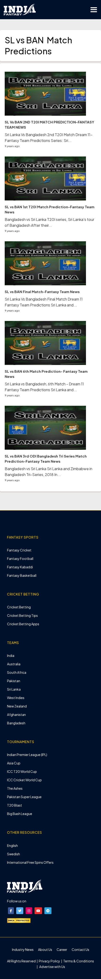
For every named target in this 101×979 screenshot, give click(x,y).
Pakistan (13, 681)
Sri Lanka (14, 689)
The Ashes (15, 788)
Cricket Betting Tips (22, 615)
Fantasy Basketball (21, 575)
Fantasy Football (20, 558)
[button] (11, 910)
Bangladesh (16, 723)
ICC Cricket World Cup (24, 780)
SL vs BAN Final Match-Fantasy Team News (42, 291)
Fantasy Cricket (19, 550)
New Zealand (17, 706)
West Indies (15, 698)
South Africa (16, 672)
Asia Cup (13, 763)
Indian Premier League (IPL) (27, 754)
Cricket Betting (19, 607)
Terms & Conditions (78, 961)
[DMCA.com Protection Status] (19, 920)
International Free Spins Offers (30, 862)
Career (62, 949)
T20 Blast (14, 805)
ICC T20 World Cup (22, 771)
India (10, 655)
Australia (13, 664)
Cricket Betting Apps (23, 624)
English (12, 845)
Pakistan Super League (24, 797)
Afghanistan (16, 714)
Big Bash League (19, 813)
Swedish (13, 854)
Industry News (23, 949)
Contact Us (80, 949)
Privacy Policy (50, 961)
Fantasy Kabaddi (20, 567)
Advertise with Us (52, 966)
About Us (45, 949)
